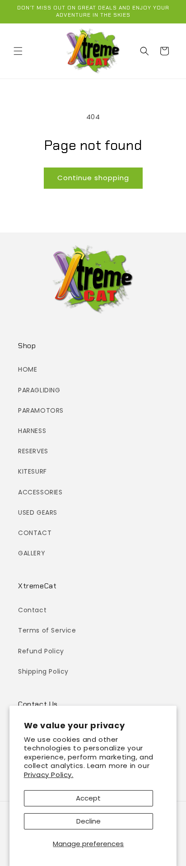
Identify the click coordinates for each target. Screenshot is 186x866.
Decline (88, 821)
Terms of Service (47, 630)
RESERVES (33, 451)
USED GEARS (37, 512)
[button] (18, 51)
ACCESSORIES (40, 492)
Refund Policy (41, 651)
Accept (88, 798)
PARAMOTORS (41, 410)
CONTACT (34, 532)
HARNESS (32, 430)
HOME (27, 369)
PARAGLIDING (39, 390)
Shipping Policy (43, 671)
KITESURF (32, 471)
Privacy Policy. (49, 774)
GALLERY (31, 553)
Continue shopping (93, 177)
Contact (32, 610)
